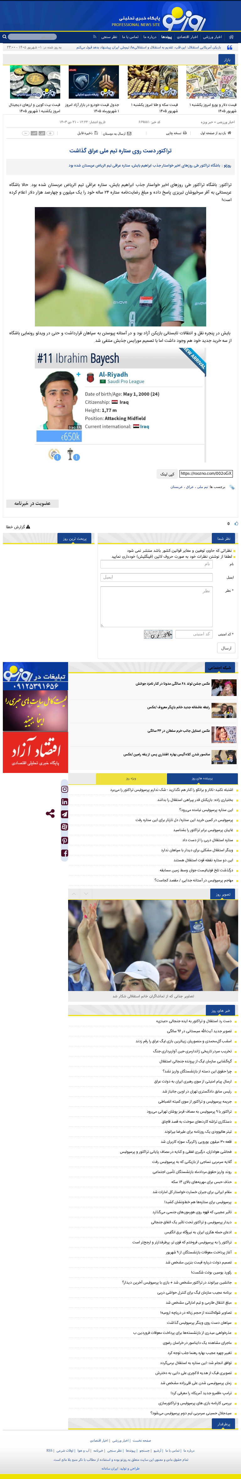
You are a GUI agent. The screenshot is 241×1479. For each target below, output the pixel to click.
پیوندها (166, 36)
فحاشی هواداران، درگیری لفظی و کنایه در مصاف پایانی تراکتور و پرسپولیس (176, 1152)
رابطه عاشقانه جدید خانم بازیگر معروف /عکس (178, 707)
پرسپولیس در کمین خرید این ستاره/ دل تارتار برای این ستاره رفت (184, 820)
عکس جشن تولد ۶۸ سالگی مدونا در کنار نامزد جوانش (173, 684)
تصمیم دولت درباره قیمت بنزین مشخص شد (198, 1262)
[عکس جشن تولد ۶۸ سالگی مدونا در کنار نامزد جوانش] (224, 687)
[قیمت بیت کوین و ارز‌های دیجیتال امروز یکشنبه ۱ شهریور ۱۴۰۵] (32, 82)
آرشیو (157, 1450)
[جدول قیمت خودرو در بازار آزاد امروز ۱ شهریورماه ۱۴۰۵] (91, 82)
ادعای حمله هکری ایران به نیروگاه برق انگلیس (198, 1232)
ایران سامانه (110, 1468)
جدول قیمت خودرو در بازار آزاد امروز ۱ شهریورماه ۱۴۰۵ (92, 108)
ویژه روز (131, 778)
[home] (229, 37)
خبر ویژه (207, 122)
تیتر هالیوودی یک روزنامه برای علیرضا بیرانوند (198, 1132)
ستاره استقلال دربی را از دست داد (207, 840)
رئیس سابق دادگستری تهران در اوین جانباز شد (197, 1091)
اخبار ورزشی (226, 122)
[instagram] (64, 791)
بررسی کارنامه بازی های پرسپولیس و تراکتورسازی (195, 1403)
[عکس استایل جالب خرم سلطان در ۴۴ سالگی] (224, 734)
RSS (49, 1450)
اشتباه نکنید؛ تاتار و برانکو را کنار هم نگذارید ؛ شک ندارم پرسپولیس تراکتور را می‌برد (171, 790)
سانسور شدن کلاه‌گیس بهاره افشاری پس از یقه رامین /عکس (166, 755)
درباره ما (149, 36)
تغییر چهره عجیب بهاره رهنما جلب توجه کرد (200, 1353)
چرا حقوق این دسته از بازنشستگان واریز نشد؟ (197, 1071)
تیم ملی (202, 487)
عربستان (176, 487)
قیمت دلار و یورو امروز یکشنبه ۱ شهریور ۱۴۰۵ (213, 108)
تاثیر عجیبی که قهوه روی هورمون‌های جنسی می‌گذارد (192, 1212)
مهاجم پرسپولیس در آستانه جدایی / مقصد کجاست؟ (193, 880)
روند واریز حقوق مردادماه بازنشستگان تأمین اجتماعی (192, 1172)
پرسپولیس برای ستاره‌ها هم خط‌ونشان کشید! (198, 1202)
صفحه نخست (142, 1440)
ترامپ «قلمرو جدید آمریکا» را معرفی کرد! (201, 1393)
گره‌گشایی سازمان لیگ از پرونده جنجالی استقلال (195, 1061)
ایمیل (230, 577)
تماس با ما (130, 36)
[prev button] (86, 894)
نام (232, 564)
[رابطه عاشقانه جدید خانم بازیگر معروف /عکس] (224, 711)
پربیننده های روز (202, 778)
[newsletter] (32, 504)
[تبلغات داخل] (35, 676)
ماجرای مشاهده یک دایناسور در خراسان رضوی (197, 1343)
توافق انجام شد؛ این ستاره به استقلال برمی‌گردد (196, 1363)
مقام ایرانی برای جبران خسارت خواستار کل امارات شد (192, 1192)
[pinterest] (64, 842)
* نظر (229, 590)
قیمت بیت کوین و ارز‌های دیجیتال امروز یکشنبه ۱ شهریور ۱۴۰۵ (34, 108)
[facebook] (64, 854)
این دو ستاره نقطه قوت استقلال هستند (203, 860)
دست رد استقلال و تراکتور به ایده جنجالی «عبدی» (194, 1021)
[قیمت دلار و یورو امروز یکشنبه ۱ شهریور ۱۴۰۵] (209, 82)
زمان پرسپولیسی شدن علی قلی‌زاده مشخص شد (196, 1383)
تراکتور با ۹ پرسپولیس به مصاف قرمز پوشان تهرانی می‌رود (189, 1112)
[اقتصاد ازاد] (35, 752)
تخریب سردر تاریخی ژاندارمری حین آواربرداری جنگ (192, 1051)
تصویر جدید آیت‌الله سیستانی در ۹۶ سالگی (199, 1031)
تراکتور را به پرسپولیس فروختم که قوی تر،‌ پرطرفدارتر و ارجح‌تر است (182, 1242)
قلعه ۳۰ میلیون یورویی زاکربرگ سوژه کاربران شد (196, 1142)
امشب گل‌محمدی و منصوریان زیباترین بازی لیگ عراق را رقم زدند (184, 1041)
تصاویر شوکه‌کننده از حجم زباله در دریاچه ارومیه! (196, 1313)
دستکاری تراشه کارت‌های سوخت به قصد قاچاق (197, 1122)
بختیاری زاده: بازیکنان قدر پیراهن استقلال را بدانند (195, 800)
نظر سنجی (109, 36)
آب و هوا (83, 1450)
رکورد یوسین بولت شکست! (211, 1272)
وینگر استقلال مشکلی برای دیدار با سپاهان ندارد (197, 850)
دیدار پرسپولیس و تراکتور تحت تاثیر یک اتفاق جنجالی (191, 1222)
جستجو (145, 1450)
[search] (5, 37)
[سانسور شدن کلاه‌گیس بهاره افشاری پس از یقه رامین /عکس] (224, 758)
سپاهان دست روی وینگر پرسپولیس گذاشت (199, 1323)
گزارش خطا (16, 527)
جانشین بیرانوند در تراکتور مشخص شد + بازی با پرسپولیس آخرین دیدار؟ (177, 1282)
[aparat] (64, 826)
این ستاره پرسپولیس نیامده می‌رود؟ (206, 810)
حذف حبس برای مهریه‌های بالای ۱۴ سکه (201, 1182)
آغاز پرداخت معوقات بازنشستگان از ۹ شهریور (199, 1252)
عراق (190, 487)
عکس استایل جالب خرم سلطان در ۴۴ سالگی (178, 731)
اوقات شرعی (64, 1450)
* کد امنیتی (226, 634)
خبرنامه (98, 1450)
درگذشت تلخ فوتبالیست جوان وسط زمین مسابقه (196, 870)
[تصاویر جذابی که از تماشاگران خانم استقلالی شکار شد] (153, 910)
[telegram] (64, 814)
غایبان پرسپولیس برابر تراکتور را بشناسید (203, 830)
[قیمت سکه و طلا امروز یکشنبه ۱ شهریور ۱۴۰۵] (150, 82)
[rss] (94, 36)
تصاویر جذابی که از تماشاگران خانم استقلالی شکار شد (153, 996)
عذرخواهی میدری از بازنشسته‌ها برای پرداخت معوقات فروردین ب (182, 1333)
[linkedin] (64, 803)
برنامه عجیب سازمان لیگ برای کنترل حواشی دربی (194, 1293)
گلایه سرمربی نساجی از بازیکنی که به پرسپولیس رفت (192, 1162)
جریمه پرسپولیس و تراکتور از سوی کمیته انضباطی (195, 1101)
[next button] (74, 894)
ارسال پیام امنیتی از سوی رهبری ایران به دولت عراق (193, 1081)
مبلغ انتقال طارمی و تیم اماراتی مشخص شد (199, 1303)
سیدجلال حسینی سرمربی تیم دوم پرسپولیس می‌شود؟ (191, 1413)
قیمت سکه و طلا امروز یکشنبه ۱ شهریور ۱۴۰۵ (154, 108)
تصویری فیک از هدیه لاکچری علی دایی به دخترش (193, 1373)
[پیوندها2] (35, 710)
